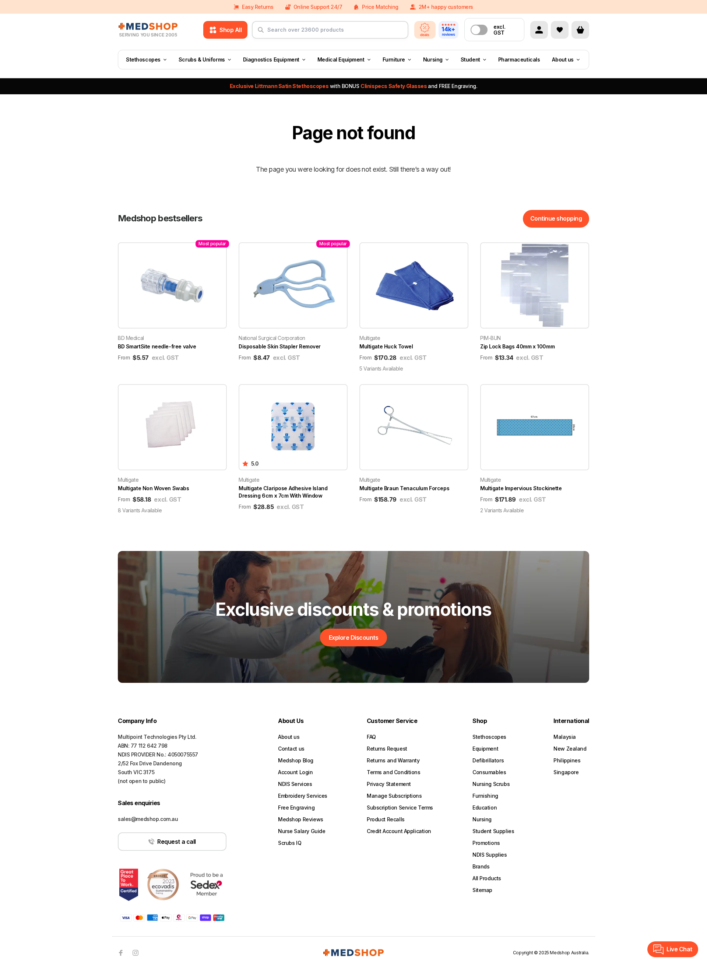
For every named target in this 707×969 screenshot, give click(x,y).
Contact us (291, 748)
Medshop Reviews (300, 819)
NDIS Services (295, 784)
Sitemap (482, 890)
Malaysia (564, 737)
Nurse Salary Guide (301, 831)
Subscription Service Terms (400, 807)
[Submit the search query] (261, 33)
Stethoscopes (143, 59)
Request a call (176, 841)
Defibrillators (488, 760)
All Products (486, 878)
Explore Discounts (354, 637)
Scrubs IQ (289, 843)
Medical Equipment (341, 59)
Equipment (485, 748)
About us (563, 59)
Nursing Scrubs (491, 784)
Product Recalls (386, 819)
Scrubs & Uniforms (202, 59)
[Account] (539, 30)
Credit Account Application (399, 831)
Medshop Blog (295, 760)
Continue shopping (556, 218)
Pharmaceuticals (519, 59)
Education (484, 807)
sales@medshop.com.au (148, 819)
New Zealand (569, 748)
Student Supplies (493, 831)
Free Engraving (296, 807)
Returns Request (387, 748)
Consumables (489, 772)
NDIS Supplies (489, 855)
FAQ (371, 737)
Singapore (565, 772)
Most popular (212, 243)
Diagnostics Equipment (271, 59)
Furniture (394, 59)
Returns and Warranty (393, 760)
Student (470, 59)
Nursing (433, 59)
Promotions (486, 843)
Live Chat (679, 949)
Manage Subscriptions (394, 796)
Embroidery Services (302, 796)
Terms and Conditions (394, 772)
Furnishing (485, 796)
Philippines (566, 760)
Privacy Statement (389, 784)
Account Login (295, 772)
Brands (480, 866)
